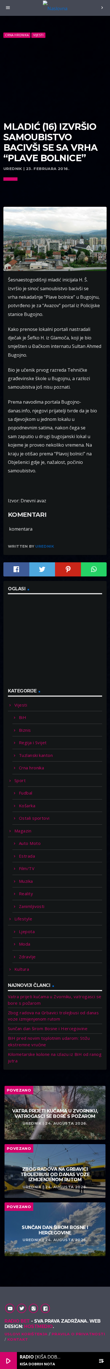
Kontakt (17, 1339)
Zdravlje (27, 956)
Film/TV (26, 868)
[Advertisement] (55, 80)
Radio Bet (17, 1321)
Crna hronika (17, 35)
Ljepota (27, 931)
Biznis (25, 730)
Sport (20, 780)
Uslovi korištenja (26, 1334)
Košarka (27, 805)
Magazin (22, 831)
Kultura (21, 969)
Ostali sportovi (34, 818)
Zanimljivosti (32, 906)
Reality (26, 893)
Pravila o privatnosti (78, 1334)
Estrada (27, 856)
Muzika (26, 881)
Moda (24, 944)
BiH (22, 717)
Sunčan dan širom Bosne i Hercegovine (47, 1028)
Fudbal (25, 793)
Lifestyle (23, 919)
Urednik (44, 546)
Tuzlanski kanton (36, 755)
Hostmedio (38, 1326)
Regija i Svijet (33, 742)
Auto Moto (30, 843)
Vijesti (38, 35)
